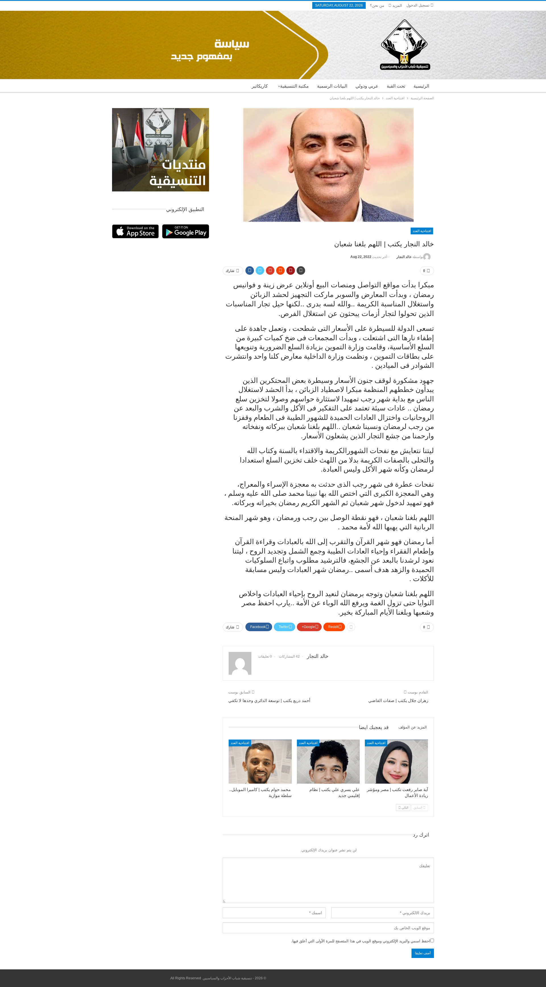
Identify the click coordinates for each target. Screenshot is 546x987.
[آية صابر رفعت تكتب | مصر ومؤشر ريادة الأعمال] (396, 762)
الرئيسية (421, 86)
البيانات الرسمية (332, 86)
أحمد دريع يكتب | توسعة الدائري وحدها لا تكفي (269, 700)
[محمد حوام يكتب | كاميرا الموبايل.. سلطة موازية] (260, 762)
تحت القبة (396, 86)
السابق (418, 807)
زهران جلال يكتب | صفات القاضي (398, 700)
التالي (404, 807)
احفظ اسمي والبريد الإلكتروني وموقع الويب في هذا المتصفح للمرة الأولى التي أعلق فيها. (360, 941)
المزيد (396, 5)
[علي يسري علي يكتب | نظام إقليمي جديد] (328, 762)
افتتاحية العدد (422, 231)
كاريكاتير (260, 86)
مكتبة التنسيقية (294, 86)
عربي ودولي (367, 86)
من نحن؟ (377, 5)
